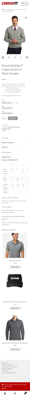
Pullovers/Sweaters (6, 128)
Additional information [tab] (8, 142)
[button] (26, 17)
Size (3, 106)
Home (5, 9)
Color (3, 100)
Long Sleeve (10, 127)
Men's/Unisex (10, 9)
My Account (5, 393)
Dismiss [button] (4, 388)
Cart (23, 392)
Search (15, 393)
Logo (3, 111)
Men (5, 130)
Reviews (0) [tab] (5, 147)
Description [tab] (5, 138)
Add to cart (13, 118)
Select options (15, 267)
